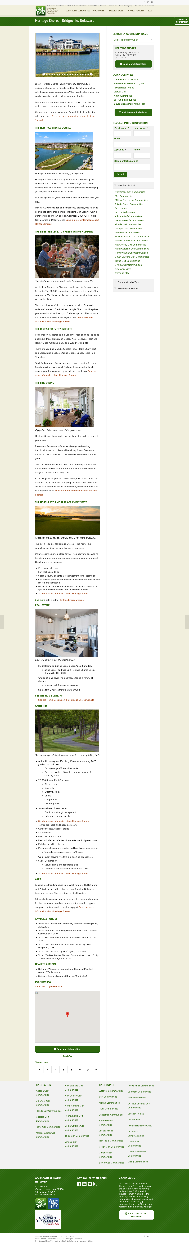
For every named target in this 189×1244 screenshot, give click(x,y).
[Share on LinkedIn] (64, 1069)
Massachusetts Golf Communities (132, 236)
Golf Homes (121, 208)
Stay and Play (122, 273)
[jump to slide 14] (80, 74)
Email (118, 138)
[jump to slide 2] (49, 74)
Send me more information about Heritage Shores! (63, 593)
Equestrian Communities (111, 1114)
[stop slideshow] (91, 74)
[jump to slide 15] (83, 74)
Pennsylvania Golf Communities (131, 253)
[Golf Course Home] (47, 11)
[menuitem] (72, 5)
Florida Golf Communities (128, 224)
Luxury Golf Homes (125, 212)
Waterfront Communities (111, 1090)
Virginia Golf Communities (128, 265)
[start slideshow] (44, 74)
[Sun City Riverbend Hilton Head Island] (187, 622)
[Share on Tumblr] (72, 1069)
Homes (130, 87)
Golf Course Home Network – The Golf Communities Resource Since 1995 (72, 6)
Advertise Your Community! (144, 6)
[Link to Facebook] (144, 2)
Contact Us (113, 6)
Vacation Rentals (136, 1113)
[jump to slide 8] (65, 74)
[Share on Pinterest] (56, 1069)
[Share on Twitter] (47, 1069)
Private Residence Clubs (140, 1125)
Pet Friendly (134, 1119)
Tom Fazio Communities (111, 1140)
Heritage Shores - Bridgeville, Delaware (64, 20)
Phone (137, 149)
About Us (103, 6)
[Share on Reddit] (88, 1069)
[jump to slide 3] (52, 74)
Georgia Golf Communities (128, 228)
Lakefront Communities (139, 1091)
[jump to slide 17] (88, 74)
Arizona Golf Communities (128, 216)
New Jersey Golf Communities (130, 244)
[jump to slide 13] (77, 74)
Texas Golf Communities (127, 261)
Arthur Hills (139, 104)
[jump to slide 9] (67, 74)
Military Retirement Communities (131, 200)
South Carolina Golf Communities (132, 257)
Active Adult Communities (141, 1085)
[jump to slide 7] (62, 74)
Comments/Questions (126, 161)
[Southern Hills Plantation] (2, 622)
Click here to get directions (48, 986)
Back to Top (67, 1056)
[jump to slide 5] (57, 74)
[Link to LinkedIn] (148, 2)
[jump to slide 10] (70, 74)
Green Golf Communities (111, 1146)
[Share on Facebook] (39, 1069)
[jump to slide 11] (72, 74)
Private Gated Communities (129, 204)
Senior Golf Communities (111, 1162)
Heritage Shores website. (71, 600)
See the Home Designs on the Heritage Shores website (66, 699)
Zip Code (120, 149)
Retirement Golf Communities (130, 192)
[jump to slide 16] (85, 74)
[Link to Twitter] (152, 2)
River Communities (108, 1108)
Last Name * (141, 128)
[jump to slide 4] (54, 74)
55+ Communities (124, 196)
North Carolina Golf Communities (132, 248)
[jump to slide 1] (47, 74)
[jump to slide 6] (59, 74)
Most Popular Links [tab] (127, 185)
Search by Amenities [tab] (128, 288)
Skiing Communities (138, 1161)
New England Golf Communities (131, 240)
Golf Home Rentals (137, 1097)
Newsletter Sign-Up (125, 6)
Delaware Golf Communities (129, 220)
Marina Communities (109, 1102)
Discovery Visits (123, 269)
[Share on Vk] (80, 1069)
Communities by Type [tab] (128, 282)
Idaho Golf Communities (127, 232)
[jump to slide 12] (75, 74)
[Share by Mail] (96, 1069)
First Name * (121, 128)
